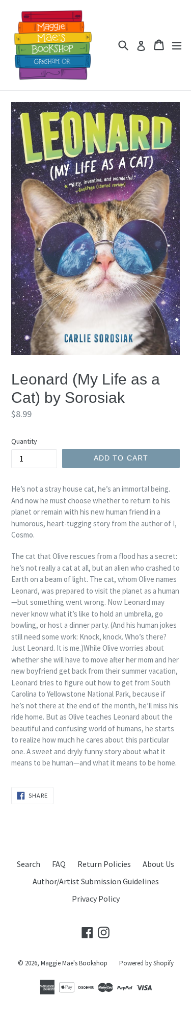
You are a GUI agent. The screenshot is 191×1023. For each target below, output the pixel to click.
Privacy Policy (96, 898)
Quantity (24, 441)
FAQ (59, 864)
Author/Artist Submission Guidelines (96, 881)
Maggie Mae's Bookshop (74, 963)
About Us (158, 864)
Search (28, 864)
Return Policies (104, 864)
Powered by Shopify (146, 963)
